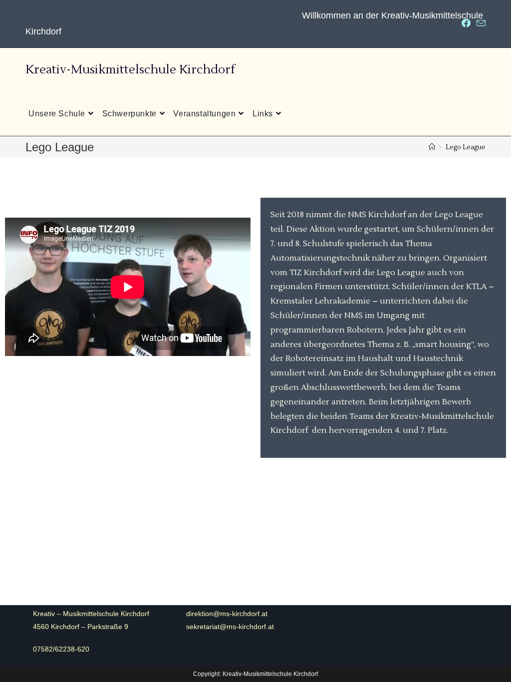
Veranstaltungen (208, 15)
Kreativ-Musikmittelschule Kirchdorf (130, 69)
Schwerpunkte (130, 15)
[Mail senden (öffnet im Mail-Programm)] (480, 23)
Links (268, 15)
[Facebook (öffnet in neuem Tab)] (466, 23)
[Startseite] (432, 147)
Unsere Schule (54, 15)
